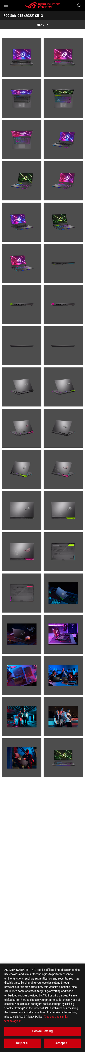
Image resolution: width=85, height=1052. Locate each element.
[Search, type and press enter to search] (79, 5)
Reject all (22, 1043)
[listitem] (21, 57)
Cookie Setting (42, 1031)
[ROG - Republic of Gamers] (42, 5)
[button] (6, 5)
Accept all (62, 1043)
